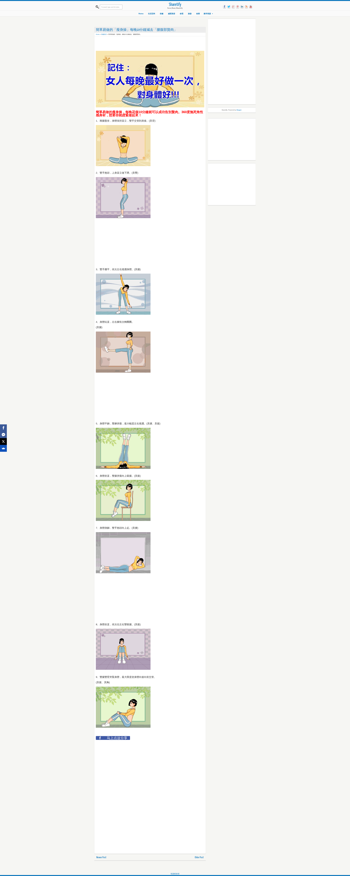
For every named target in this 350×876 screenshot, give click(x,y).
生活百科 (151, 14)
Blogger (239, 110)
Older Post (199, 857)
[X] (3, 441)
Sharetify (175, 5)
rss (246, 7)
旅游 (190, 14)
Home (140, 14)
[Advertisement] (145, 44)
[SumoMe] (3, 448)
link (242, 7)
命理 (181, 14)
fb (224, 7)
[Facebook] (3, 427)
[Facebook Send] (3, 434)
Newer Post (101, 857)
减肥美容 (171, 14)
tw (229, 7)
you (251, 7)
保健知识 (104, 34)
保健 (161, 14)
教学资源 (207, 14)
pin (237, 7)
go (233, 7)
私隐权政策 (175, 874)
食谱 (198, 14)
